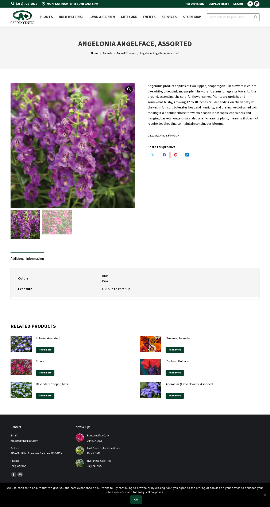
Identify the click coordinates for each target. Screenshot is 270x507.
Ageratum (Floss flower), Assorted (189, 384)
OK (136, 500)
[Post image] (80, 437)
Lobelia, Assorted (47, 338)
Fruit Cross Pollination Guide (103, 448)
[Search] (255, 17)
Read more (45, 350)
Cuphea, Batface (177, 361)
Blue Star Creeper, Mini (52, 384)
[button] (129, 89)
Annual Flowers (168, 136)
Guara (40, 361)
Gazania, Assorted (178, 338)
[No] (265, 495)
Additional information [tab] (27, 258)
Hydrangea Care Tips (99, 461)
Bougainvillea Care (98, 435)
